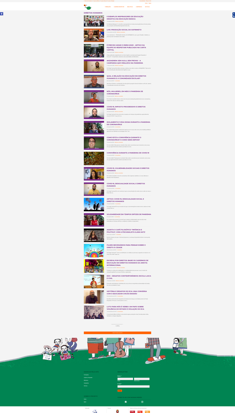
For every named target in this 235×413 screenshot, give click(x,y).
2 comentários (117, 188)
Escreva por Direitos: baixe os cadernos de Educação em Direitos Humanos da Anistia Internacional (127, 262)
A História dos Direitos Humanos (122, 393)
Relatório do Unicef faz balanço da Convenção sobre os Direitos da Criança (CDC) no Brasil (126, 324)
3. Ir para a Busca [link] (103, 0)
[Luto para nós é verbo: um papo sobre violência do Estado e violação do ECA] (94, 312)
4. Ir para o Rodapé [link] (110, 0)
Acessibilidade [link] (142, 0)
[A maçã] (94, 411)
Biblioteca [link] (130, 6)
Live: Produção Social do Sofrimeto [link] (124, 30)
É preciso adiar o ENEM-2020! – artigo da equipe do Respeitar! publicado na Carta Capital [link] (126, 47)
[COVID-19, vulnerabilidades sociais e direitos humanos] (94, 173)
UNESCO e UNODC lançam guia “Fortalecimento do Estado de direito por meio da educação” (127, 340)
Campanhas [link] (139, 6)
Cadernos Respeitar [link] (119, 6)
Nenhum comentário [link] (119, 21)
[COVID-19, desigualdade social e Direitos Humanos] (94, 189)
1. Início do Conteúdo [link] (88, 0)
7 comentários (117, 203)
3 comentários (120, 296)
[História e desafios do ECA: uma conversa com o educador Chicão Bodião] (94, 296)
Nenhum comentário (119, 173)
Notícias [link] (147, 6)
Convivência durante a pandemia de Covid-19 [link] (128, 153)
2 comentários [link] (117, 126)
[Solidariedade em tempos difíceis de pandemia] (94, 219)
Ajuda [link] (150, 3)
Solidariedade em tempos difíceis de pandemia (129, 214)
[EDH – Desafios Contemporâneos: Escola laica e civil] (94, 281)
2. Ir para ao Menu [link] (96, 0)
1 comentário (118, 234)
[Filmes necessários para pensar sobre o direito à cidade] (94, 250)
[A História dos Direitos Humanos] (94, 397)
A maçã (110, 407)
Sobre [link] (146, 3)
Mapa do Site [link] (148, 0)
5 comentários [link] (117, 155)
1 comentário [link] (117, 80)
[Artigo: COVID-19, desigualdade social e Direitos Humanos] (94, 204)
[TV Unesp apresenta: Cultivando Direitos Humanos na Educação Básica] (94, 384)
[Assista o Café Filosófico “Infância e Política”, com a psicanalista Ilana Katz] (94, 235)
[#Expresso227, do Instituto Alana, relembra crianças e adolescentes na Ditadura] (94, 357)
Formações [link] (108, 6)
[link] (1, 13)
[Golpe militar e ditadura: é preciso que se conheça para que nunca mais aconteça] (94, 370)
